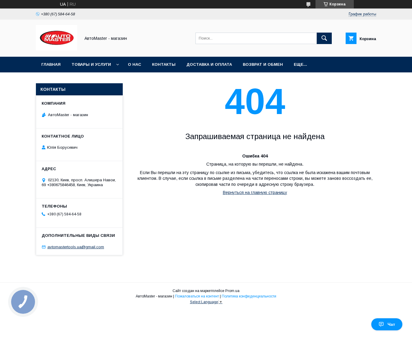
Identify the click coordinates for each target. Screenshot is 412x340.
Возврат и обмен (263, 64)
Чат (391, 324)
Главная (51, 64)
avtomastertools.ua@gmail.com (75, 247)
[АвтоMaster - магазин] (56, 48)
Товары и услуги (91, 64)
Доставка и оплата (209, 64)
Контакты (164, 64)
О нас (134, 64)
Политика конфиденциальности (249, 296)
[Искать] (324, 38)
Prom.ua (232, 291)
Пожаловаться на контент (197, 296)
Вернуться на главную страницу (255, 192)
